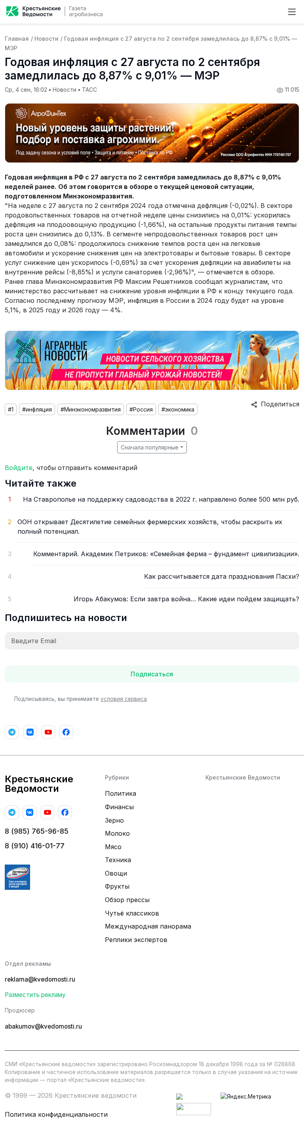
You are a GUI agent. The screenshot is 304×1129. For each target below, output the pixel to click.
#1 (10, 409)
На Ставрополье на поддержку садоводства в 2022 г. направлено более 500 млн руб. (161, 499)
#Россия (141, 409)
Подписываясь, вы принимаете (80, 699)
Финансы (119, 807)
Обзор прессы (127, 900)
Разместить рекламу (35, 995)
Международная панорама (148, 926)
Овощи (116, 873)
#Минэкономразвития (91, 409)
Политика (120, 793)
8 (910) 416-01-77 (35, 846)
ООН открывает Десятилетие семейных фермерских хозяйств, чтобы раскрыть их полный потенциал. (149, 526)
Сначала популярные (150, 447)
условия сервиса (124, 699)
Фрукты (117, 886)
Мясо (113, 847)
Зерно (114, 820)
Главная (17, 38)
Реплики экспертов (136, 940)
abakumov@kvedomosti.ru (43, 1026)
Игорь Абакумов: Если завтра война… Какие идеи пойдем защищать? (186, 599)
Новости (46, 38)
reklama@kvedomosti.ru (40, 979)
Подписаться (152, 674)
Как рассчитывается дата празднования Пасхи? (221, 576)
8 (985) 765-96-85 (36, 831)
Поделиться (278, 404)
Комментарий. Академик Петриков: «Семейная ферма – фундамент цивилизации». (166, 554)
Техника (118, 860)
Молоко (117, 833)
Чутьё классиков (132, 913)
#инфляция (37, 409)
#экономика (178, 409)
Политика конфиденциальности (56, 1114)
